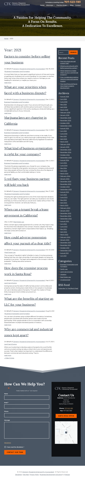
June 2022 (63, 226)
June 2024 (63, 165)
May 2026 (63, 104)
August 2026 (64, 96)
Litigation (63, 274)
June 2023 (63, 197)
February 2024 (65, 176)
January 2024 (64, 179)
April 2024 (63, 171)
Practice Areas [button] (62, 5)
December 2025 (65, 118)
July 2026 (63, 99)
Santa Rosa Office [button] (66, 416)
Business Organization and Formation (17, 71)
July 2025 (63, 131)
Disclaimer (7, 443)
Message (7, 420)
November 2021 (65, 245)
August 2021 (64, 253)
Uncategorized (65, 280)
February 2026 (65, 112)
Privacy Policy (34, 474)
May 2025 (63, 136)
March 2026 (64, 110)
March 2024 (64, 173)
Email (6, 402)
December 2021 (65, 242)
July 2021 (63, 256)
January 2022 (64, 240)
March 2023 (64, 205)
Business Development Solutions (51, 474)
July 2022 (63, 224)
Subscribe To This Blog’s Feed (68, 288)
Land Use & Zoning (10, 283)
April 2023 (63, 203)
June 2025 (63, 134)
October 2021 (64, 248)
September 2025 (66, 126)
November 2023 (65, 184)
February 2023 (65, 208)
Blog (71, 5)
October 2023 (65, 187)
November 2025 (65, 120)
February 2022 (65, 237)
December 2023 (65, 181)
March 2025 (64, 142)
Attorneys (49, 5)
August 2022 (64, 221)
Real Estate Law (19, 222)
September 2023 (66, 189)
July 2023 (63, 195)
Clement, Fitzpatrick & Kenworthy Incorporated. (29, 69)
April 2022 (63, 232)
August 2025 (64, 128)
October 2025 (65, 123)
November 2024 (65, 152)
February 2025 (65, 144)
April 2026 (63, 107)
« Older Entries (9, 358)
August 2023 (64, 192)
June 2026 (63, 102)
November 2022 (65, 216)
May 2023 (63, 200)
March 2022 (64, 234)
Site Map (26, 474)
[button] (83, 479)
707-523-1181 (72, 1)
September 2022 (66, 218)
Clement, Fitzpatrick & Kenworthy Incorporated (38, 472)
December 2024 (65, 149)
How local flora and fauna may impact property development (68, 86)
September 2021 (65, 250)
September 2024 (66, 157)
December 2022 (65, 213)
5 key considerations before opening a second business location (69, 79)
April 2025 (63, 139)
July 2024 (63, 163)
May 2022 (63, 229)
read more (7, 82)
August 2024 (64, 160)
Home (42, 5)
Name (6, 393)
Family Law (64, 269)
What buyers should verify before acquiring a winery (69, 67)
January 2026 (64, 115)
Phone (6, 411)
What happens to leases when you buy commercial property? (69, 72)
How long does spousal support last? (68, 62)
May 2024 (63, 168)
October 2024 (65, 155)
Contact (78, 5)
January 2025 (64, 147)
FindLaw (67, 474)
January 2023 (64, 211)
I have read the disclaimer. (15, 447)
